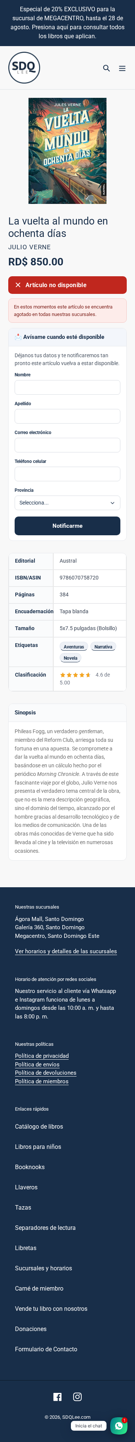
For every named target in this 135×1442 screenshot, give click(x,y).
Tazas (23, 1207)
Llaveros (26, 1187)
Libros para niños (38, 1146)
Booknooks (30, 1167)
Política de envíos (37, 1064)
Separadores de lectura (45, 1227)
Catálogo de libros (39, 1126)
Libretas (25, 1248)
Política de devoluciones (45, 1072)
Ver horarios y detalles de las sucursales (66, 951)
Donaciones (30, 1329)
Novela (70, 658)
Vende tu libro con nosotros (51, 1308)
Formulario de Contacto (46, 1349)
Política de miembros (42, 1081)
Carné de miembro (39, 1288)
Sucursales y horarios (43, 1268)
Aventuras (74, 647)
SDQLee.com (76, 1417)
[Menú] (122, 68)
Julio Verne (29, 247)
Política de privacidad (42, 1056)
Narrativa (103, 647)
